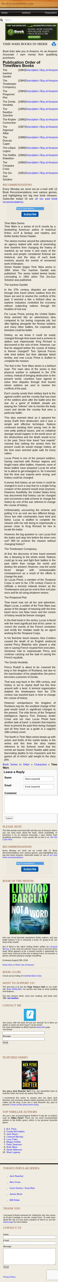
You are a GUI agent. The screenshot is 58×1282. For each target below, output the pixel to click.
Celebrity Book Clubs (32, 976)
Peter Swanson (14, 1144)
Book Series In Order (16, 764)
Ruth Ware (11, 1147)
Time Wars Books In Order (25, 44)
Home (4, 12)
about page (8, 1222)
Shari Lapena (13, 1152)
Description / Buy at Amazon (41, 70)
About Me (41, 1027)
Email (8, 785)
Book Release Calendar (13, 18)
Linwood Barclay (14, 1136)
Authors (26, 12)
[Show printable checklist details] (53, 44)
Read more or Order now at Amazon (18, 965)
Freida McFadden (15, 1131)
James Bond (16, 1194)
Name (8, 777)
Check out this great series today (24, 1105)
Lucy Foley (12, 1139)
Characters (51, 12)
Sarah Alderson (14, 1149)
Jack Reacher (17, 1176)
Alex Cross (15, 1182)
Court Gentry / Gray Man (22, 1188)
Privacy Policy (9, 1277)
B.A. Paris (11, 1129)
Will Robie (15, 1200)
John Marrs (12, 1134)
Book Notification (14, 989)
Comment (10, 793)
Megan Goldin (13, 1142)
